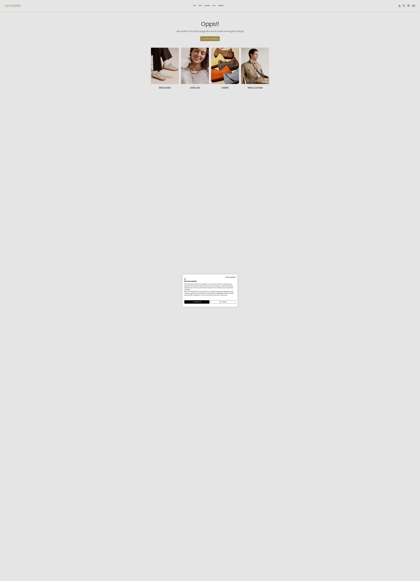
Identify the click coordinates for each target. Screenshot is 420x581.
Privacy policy (230, 277)
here (225, 295)
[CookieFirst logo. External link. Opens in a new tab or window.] (185, 279)
